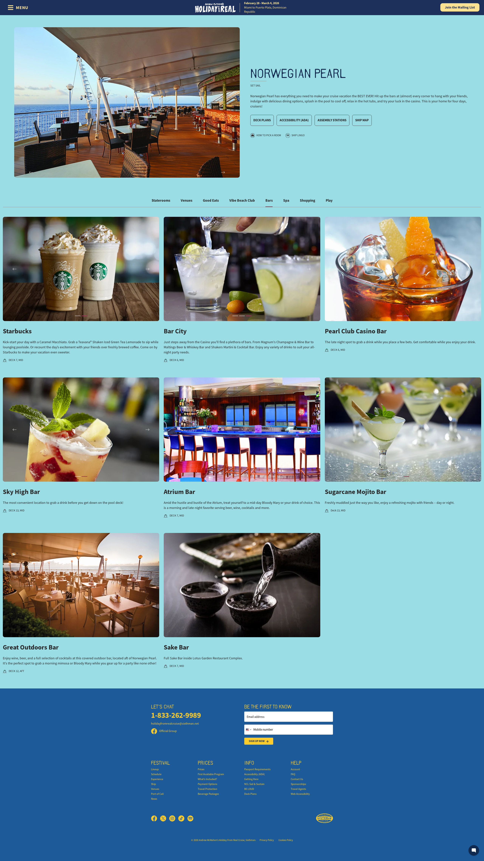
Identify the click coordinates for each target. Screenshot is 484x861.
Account (295, 769)
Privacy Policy (267, 840)
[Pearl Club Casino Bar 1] (399, 316)
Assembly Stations (332, 120)
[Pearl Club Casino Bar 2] (406, 316)
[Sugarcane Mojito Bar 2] (406, 476)
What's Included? (207, 779)
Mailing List (460, 7)
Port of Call (157, 794)
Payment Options (207, 784)
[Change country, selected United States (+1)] (248, 730)
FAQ (293, 774)
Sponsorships (298, 784)
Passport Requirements (257, 769)
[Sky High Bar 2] (84, 476)
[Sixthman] (324, 818)
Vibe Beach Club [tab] (242, 200)
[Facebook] (155, 818)
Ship (153, 784)
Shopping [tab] (307, 200)
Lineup (155, 769)
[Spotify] (190, 818)
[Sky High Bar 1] (78, 476)
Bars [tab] (269, 200)
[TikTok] (182, 818)
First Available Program (211, 774)
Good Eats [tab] (211, 200)
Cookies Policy (285, 840)
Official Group (168, 731)
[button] (242, 429)
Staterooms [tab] (161, 200)
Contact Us (297, 779)
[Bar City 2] (242, 316)
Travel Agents (298, 789)
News (154, 798)
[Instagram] (173, 818)
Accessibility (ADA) (294, 120)
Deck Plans (262, 120)
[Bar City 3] (249, 316)
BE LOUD (249, 789)
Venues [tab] (186, 200)
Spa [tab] (286, 200)
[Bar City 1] (235, 316)
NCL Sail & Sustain (254, 784)
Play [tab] (329, 200)
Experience (157, 779)
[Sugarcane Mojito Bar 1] (399, 476)
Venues (155, 789)
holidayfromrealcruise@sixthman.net (175, 724)
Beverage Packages (208, 794)
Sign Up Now (256, 741)
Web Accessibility (300, 794)
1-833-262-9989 (176, 715)
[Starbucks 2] (84, 316)
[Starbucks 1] (78, 316)
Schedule (156, 774)
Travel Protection (207, 789)
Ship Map (362, 120)
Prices (201, 769)
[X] (164, 818)
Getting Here (251, 779)
